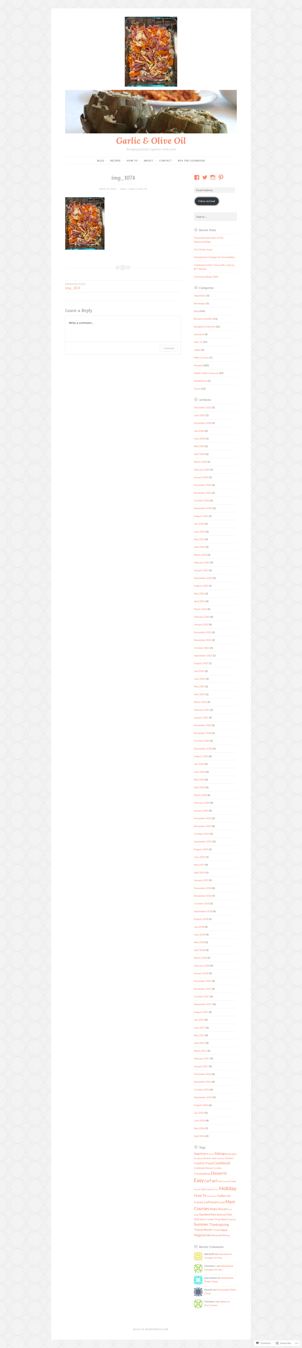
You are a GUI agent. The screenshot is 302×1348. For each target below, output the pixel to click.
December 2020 (202, 725)
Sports (225, 1219)
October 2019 (202, 833)
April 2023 (199, 546)
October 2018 (202, 903)
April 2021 (199, 694)
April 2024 (199, 454)
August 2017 (201, 1012)
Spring (232, 1219)
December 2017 (202, 980)
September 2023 (203, 508)
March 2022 (200, 609)
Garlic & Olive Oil (151, 140)
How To (132, 160)
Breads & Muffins (203, 318)
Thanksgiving (219, 1224)
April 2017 (199, 1042)
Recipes (115, 160)
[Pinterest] (221, 177)
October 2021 (202, 647)
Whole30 (216, 1235)
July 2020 (199, 763)
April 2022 (199, 601)
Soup (218, 1219)
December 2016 (202, 1073)
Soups (197, 388)
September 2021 (203, 655)
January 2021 (201, 717)
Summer (201, 1224)
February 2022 (202, 616)
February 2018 (202, 965)
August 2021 (201, 663)
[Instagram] (213, 177)
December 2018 (202, 888)
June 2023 (199, 531)
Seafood (221, 1214)
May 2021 (199, 686)
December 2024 (202, 422)
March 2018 (200, 957)
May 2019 (199, 864)
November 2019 (202, 826)
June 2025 (199, 415)
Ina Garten (212, 1196)
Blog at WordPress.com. (151, 1329)
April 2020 (199, 787)
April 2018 (199, 950)
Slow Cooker (207, 1219)
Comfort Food (203, 1163)
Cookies (217, 1168)
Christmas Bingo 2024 (206, 276)
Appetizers (200, 295)
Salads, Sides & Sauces (206, 373)
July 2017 (199, 1019)
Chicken (229, 1158)
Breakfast (198, 1158)
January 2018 (201, 973)
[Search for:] (215, 216)
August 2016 (201, 1105)
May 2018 (199, 942)
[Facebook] (197, 177)
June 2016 (199, 1120)
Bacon (211, 1154)
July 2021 (199, 671)
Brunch (207, 1158)
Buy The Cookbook (191, 160)
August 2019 (201, 849)
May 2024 (199, 446)
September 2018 (203, 911)
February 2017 (202, 1058)
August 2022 (201, 585)
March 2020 (200, 795)
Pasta (229, 1209)
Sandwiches (200, 380)
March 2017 (200, 1050)
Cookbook (222, 1163)
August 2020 (201, 756)
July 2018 (199, 926)
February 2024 (202, 469)
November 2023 (202, 492)
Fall (206, 1181)
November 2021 (202, 639)
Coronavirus (202, 1173)
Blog (100, 160)
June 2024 (199, 438)
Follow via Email (206, 201)
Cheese (220, 1158)
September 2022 (203, 577)
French (197, 1189)
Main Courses (201, 357)
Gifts (203, 1189)
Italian (197, 349)
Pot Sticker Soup (203, 249)
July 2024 (199, 430)
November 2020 (202, 733)
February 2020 (202, 802)
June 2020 (199, 771)
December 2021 (202, 632)
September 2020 (203, 748)
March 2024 (200, 461)
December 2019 (202, 818)
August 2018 (201, 918)
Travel (216, 1229)
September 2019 (203, 841)
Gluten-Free (212, 1189)
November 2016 (202, 1081)
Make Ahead (218, 1209)
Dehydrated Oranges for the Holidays (214, 257)
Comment (168, 348)
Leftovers (211, 1202)
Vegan (224, 1229)
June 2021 (199, 678)
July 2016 (199, 1112)
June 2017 (199, 1027)
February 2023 (202, 562)
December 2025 (202, 407)
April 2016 (199, 1135)
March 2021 (200, 701)
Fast (213, 1180)
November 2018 (202, 895)
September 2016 (203, 1097)
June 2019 (199, 856)
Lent (222, 1202)
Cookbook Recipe (203, 1167)
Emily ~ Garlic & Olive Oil (133, 188)
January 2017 (201, 1066)
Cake (213, 1158)
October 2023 (202, 500)
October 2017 (202, 996)
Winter (226, 1235)
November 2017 (202, 988)
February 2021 (202, 709)
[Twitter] (205, 177)
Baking (219, 1153)
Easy (199, 1180)
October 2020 (202, 740)
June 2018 (199, 934)
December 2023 (202, 484)
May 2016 (199, 1128)
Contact (165, 160)
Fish (220, 1181)
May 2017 (199, 1035)
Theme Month (203, 1229)
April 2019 (199, 872)
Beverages (200, 303)
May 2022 (199, 593)
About (148, 160)
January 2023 (201, 570)
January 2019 (201, 880)
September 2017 (203, 1004)
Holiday (227, 1188)
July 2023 (199, 523)
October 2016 (202, 1089)
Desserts (199, 334)
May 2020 (199, 779)
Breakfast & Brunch (204, 326)
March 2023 (200, 554)
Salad (196, 1215)
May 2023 (199, 539)
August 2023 (201, 516)
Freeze (232, 1181)
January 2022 (201, 624)
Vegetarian (202, 1235)
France (225, 1181)
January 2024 (201, 477)
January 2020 (201, 810)
